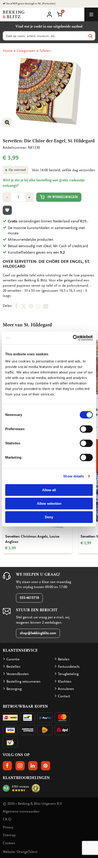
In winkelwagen (62, 197)
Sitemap (9, 835)
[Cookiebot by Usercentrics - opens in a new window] (73, 338)
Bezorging (14, 689)
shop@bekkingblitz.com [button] (38, 633)
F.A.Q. (7, 819)
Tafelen (45, 51)
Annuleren (66, 689)
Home (8, 51)
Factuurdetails (69, 667)
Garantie (13, 659)
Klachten (64, 681)
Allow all (49, 490)
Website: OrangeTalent (20, 852)
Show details (73, 476)
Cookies (9, 843)
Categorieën (26, 51)
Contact (64, 696)
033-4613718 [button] (29, 598)
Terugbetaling (68, 674)
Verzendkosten (17, 674)
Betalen (64, 659)
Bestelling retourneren (23, 681)
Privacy (8, 827)
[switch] (86, 429)
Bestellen (13, 667)
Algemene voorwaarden (21, 811)
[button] (59, 14)
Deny (49, 517)
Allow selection (49, 503)
